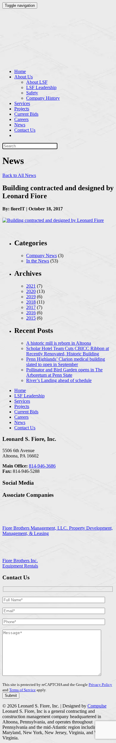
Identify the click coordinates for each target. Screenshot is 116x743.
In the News (37, 260)
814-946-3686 (42, 465)
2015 (31, 317)
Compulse (96, 705)
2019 (31, 296)
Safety (32, 92)
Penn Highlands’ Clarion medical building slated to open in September (65, 362)
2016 (31, 312)
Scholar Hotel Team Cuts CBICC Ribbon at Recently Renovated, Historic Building (67, 351)
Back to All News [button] (19, 175)
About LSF (37, 82)
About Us (23, 76)
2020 (31, 291)
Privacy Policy (100, 684)
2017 (31, 307)
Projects (21, 108)
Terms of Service (22, 690)
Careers (21, 119)
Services (22, 103)
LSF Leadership (41, 87)
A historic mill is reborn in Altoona (58, 343)
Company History (43, 98)
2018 (31, 301)
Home (20, 71)
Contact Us (24, 130)
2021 (31, 286)
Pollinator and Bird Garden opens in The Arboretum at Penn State (64, 372)
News (19, 124)
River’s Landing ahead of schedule (59, 380)
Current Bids (26, 114)
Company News (41, 255)
